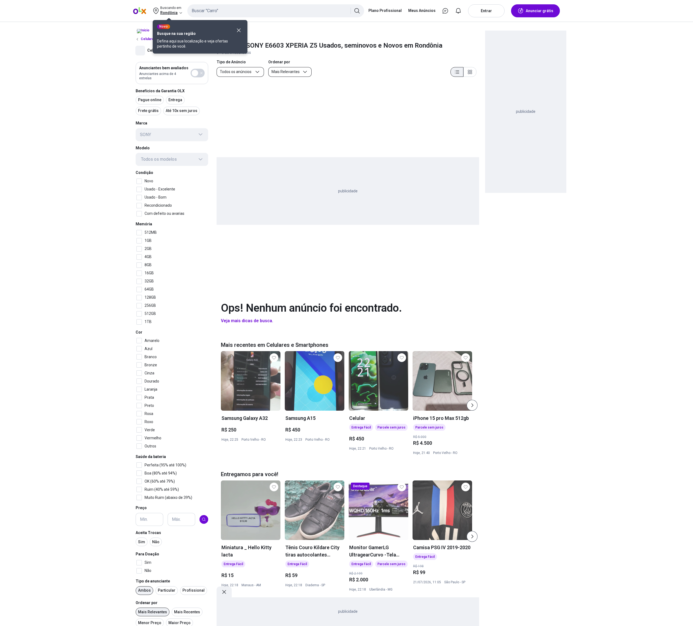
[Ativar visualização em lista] (456, 72)
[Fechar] (238, 30)
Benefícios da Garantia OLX (160, 90)
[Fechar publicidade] (224, 592)
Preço (141, 508)
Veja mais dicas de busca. (247, 320)
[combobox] (275, 10)
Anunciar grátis (539, 11)
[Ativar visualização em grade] (469, 72)
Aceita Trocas (148, 533)
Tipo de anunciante (153, 581)
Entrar (486, 11)
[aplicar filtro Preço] (204, 519)
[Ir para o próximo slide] (472, 405)
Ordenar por (147, 603)
